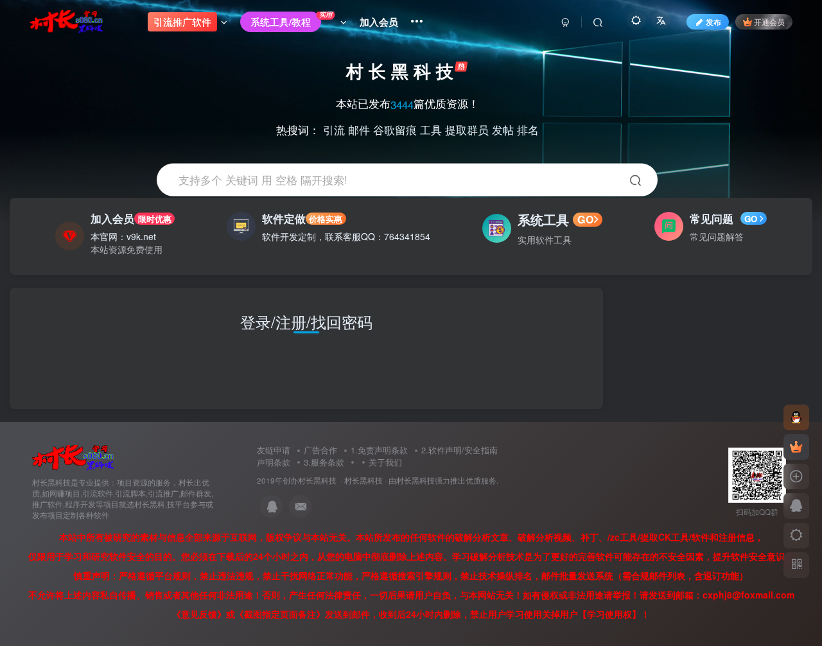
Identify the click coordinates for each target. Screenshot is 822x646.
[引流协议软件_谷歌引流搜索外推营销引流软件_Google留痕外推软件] (73, 457)
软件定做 (302, 218)
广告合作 (320, 450)
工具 (431, 129)
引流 (334, 129)
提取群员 (467, 129)
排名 (528, 129)
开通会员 (769, 21)
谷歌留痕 (395, 129)
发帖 (503, 129)
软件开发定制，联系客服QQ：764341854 (346, 236)
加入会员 (131, 218)
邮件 (359, 129)
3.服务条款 (324, 462)
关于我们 (385, 462)
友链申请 (273, 450)
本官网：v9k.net (123, 236)
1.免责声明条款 (379, 450)
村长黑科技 (363, 480)
